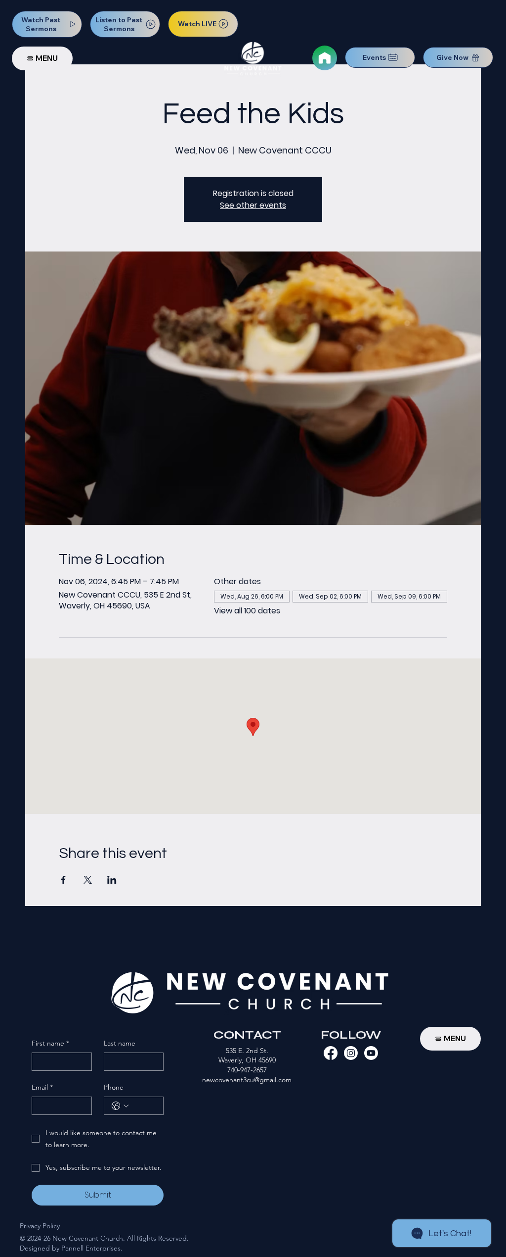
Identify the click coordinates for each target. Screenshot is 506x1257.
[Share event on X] (87, 880)
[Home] (324, 58)
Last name (119, 1043)
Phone (114, 1087)
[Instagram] (351, 1053)
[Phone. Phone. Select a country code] (120, 1106)
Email (42, 1087)
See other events (253, 205)
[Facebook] (330, 1053)
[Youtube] (371, 1053)
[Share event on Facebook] (63, 880)
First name (50, 1043)
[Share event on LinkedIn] (112, 880)
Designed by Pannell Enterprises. (71, 1248)
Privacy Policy (40, 1225)
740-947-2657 (247, 1069)
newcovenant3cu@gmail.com (247, 1079)
